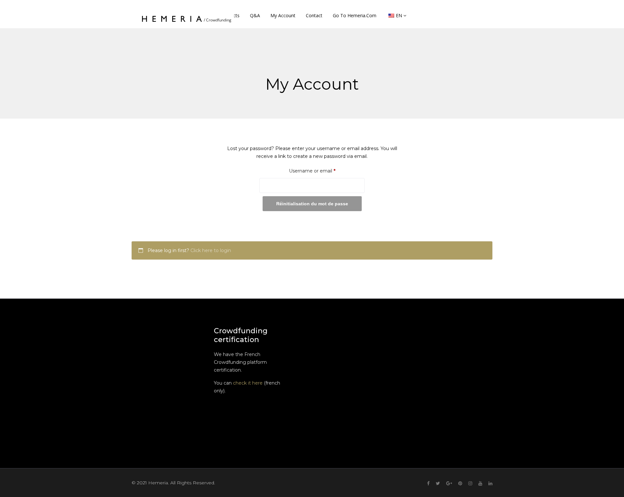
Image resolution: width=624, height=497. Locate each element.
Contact (314, 15)
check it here (248, 383)
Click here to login (210, 250)
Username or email (322, 171)
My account (282, 15)
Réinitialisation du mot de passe (312, 203)
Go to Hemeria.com (354, 15)
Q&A (255, 15)
